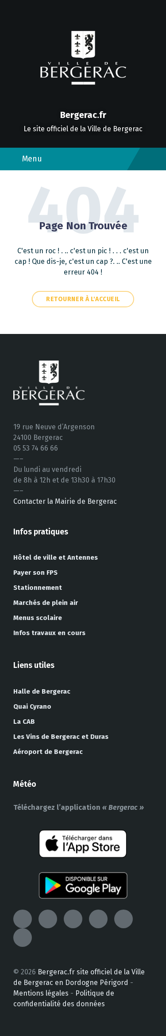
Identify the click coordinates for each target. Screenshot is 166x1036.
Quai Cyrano (32, 706)
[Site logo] (83, 99)
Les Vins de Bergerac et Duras (60, 737)
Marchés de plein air (45, 603)
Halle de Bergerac (41, 691)
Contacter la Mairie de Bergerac (65, 501)
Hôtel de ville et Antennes (55, 557)
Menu (32, 159)
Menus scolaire (37, 618)
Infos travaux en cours (49, 633)
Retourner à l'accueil (83, 299)
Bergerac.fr (83, 115)
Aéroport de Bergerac (48, 752)
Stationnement (37, 588)
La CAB (24, 722)
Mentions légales (41, 993)
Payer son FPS (35, 573)
